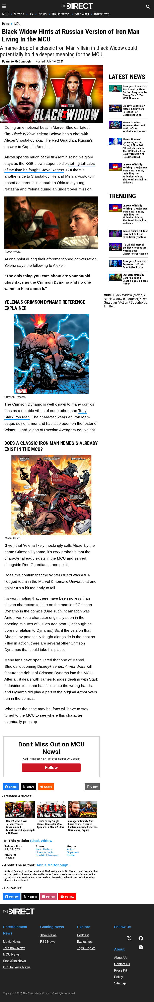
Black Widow (41, 841)
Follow (13, 896)
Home (6, 24)
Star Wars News (14, 961)
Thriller (71, 855)
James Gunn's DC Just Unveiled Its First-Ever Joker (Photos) (135, 234)
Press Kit (120, 970)
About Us (120, 957)
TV (31, 14)
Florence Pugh (44, 852)
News (42, 14)
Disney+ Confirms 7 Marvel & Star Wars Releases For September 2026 (134, 110)
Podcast (83, 935)
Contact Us (122, 964)
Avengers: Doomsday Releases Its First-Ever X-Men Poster (135, 264)
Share (13, 786)
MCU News (11, 954)
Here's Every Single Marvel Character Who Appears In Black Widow (50, 824)
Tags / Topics (86, 948)
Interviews (101, 14)
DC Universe (61, 14)
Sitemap (120, 983)
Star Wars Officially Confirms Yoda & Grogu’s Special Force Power (135, 279)
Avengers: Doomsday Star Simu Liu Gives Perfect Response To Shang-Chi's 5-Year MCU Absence (135, 92)
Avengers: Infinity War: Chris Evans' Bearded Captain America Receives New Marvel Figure (83, 826)
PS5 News (47, 941)
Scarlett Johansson (47, 855)
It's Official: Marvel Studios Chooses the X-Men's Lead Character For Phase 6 (135, 249)
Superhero (73, 852)
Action (70, 849)
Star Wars (82, 14)
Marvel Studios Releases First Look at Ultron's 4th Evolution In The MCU (135, 127)
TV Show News (14, 948)
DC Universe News (16, 967)
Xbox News (48, 935)
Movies (19, 14)
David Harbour (44, 849)
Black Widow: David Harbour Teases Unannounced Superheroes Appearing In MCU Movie (20, 827)
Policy (118, 977)
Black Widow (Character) (121, 299)
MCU (5, 14)
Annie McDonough (18, 61)
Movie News (12, 941)
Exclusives (84, 941)
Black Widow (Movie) (128, 295)
